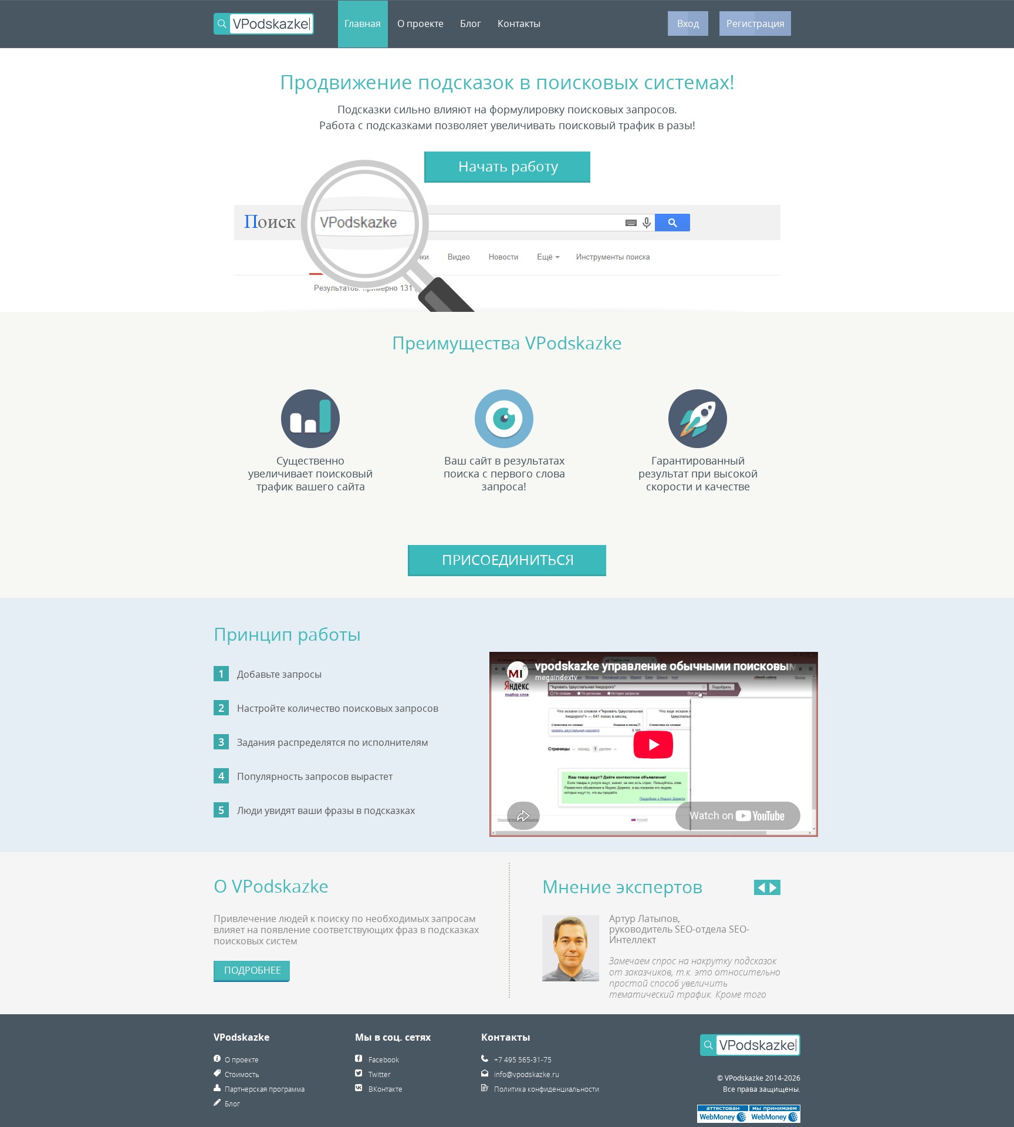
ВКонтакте (386, 1089)
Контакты (519, 23)
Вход (688, 23)
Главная (362, 23)
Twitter (380, 1074)
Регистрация (755, 23)
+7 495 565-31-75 (523, 1059)
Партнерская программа (265, 1089)
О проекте (420, 23)
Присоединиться (508, 559)
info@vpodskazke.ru (526, 1074)
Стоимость (242, 1074)
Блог (470, 23)
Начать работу (508, 166)
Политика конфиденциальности (546, 1089)
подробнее (252, 970)
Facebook (384, 1059)
